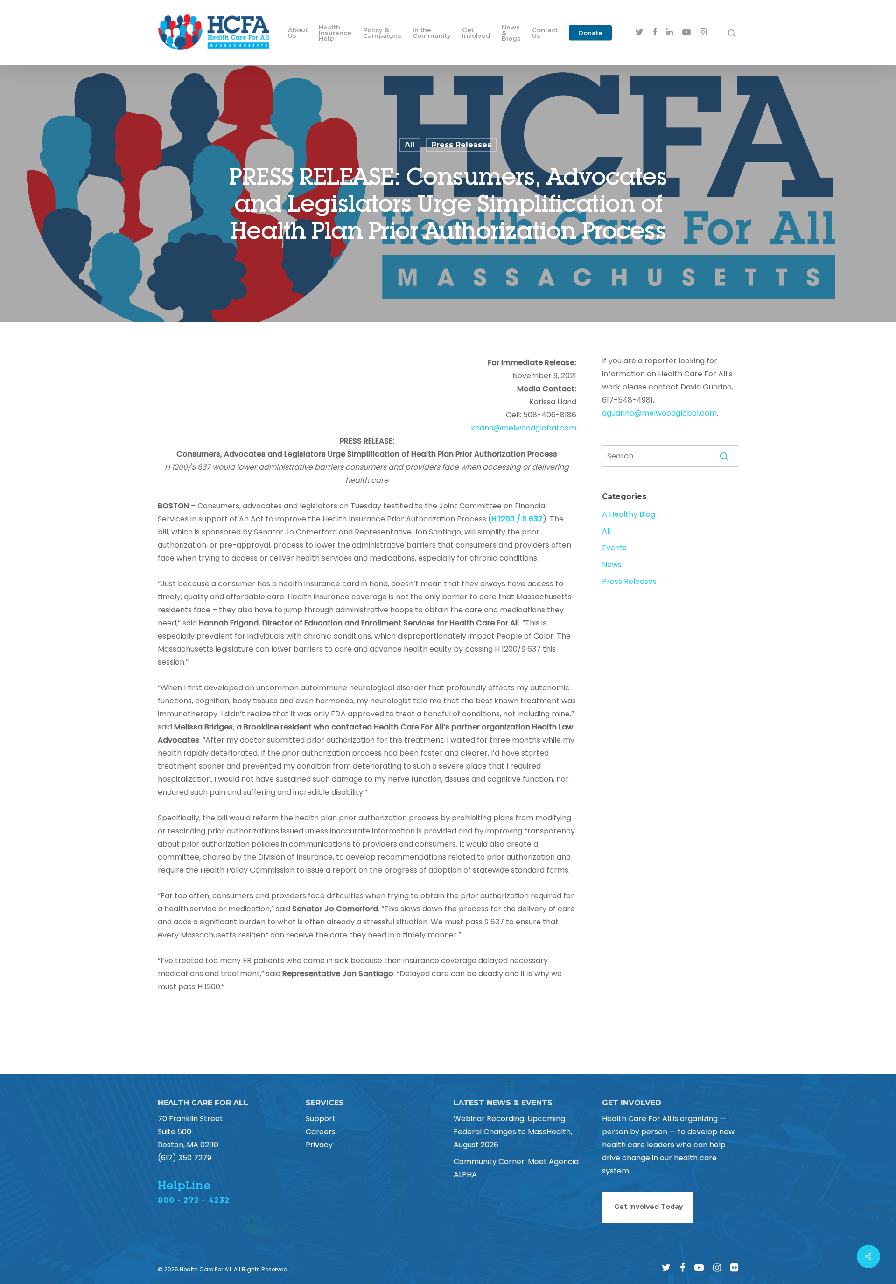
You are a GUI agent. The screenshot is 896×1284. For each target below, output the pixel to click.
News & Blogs (511, 32)
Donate (590, 32)
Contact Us (545, 32)
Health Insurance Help (335, 32)
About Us (298, 32)
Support (321, 1118)
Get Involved (476, 32)
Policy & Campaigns (382, 32)
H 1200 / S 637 (517, 519)
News (612, 564)
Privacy (319, 1144)
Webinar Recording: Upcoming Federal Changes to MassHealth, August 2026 (513, 1131)
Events (614, 547)
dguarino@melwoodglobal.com (659, 413)
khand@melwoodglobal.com (523, 428)
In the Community (432, 32)
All (410, 144)
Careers (321, 1131)
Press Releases (461, 144)
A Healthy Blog (628, 514)
